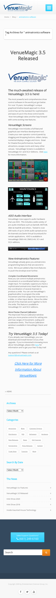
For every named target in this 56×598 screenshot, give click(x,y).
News (9, 391)
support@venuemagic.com (19, 355)
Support (40, 446)
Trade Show (12, 451)
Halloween (32, 434)
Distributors (12, 434)
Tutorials (24, 451)
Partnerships (12, 446)
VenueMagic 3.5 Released (28, 55)
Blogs (23, 428)
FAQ (23, 434)
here (45, 151)
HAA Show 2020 (13, 499)
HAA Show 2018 (13, 504)
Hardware (44, 434)
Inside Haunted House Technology (21, 510)
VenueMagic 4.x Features (17, 487)
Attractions (12, 428)
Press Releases (27, 446)
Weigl (34, 451)
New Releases (13, 440)
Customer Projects (35, 428)
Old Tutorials (36, 440)
